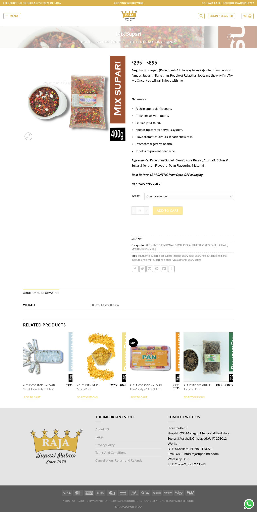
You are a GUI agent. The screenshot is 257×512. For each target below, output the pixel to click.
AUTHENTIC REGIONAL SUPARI (153, 42)
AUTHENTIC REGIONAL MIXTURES (166, 245)
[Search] (201, 16)
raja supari (167, 259)
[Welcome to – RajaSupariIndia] (128, 16)
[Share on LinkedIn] (164, 269)
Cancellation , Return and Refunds (118, 460)
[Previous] (23, 370)
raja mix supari (151, 259)
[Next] (233, 370)
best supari (165, 255)
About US (102, 429)
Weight (136, 195)
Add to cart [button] (32, 397)
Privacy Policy (105, 445)
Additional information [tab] (41, 292)
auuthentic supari (148, 255)
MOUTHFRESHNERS (110, 42)
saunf (198, 259)
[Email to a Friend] (149, 269)
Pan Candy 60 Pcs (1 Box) (145, 389)
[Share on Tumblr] (171, 269)
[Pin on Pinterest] (157, 269)
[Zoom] (28, 136)
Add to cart (168, 210)
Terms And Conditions (110, 452)
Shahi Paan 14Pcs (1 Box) (38, 389)
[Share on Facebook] (135, 269)
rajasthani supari (183, 259)
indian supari (180, 255)
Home (86, 42)
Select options (87, 397)
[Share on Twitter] (142, 269)
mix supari (194, 255)
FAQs (99, 437)
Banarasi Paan (192, 389)
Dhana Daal (83, 389)
